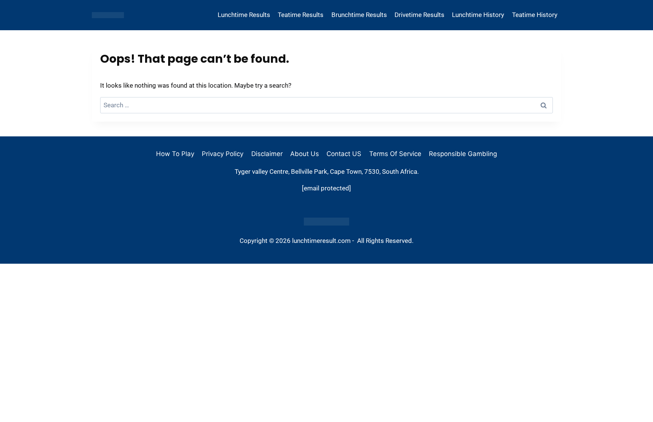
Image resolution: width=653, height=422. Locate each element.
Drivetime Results (419, 15)
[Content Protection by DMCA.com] (326, 222)
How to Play (175, 154)
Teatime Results (300, 15)
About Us (304, 154)
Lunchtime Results (244, 15)
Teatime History (534, 15)
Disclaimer (267, 154)
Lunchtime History (478, 15)
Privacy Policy (222, 154)
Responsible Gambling (463, 154)
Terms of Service (395, 154)
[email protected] (326, 188)
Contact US (343, 154)
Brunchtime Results (359, 15)
